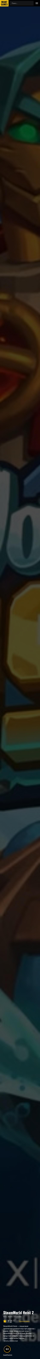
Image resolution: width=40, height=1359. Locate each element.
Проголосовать (24, 1321)
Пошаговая (17, 1316)
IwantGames (4, 3)
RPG (5, 1316)
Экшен (10, 1316)
